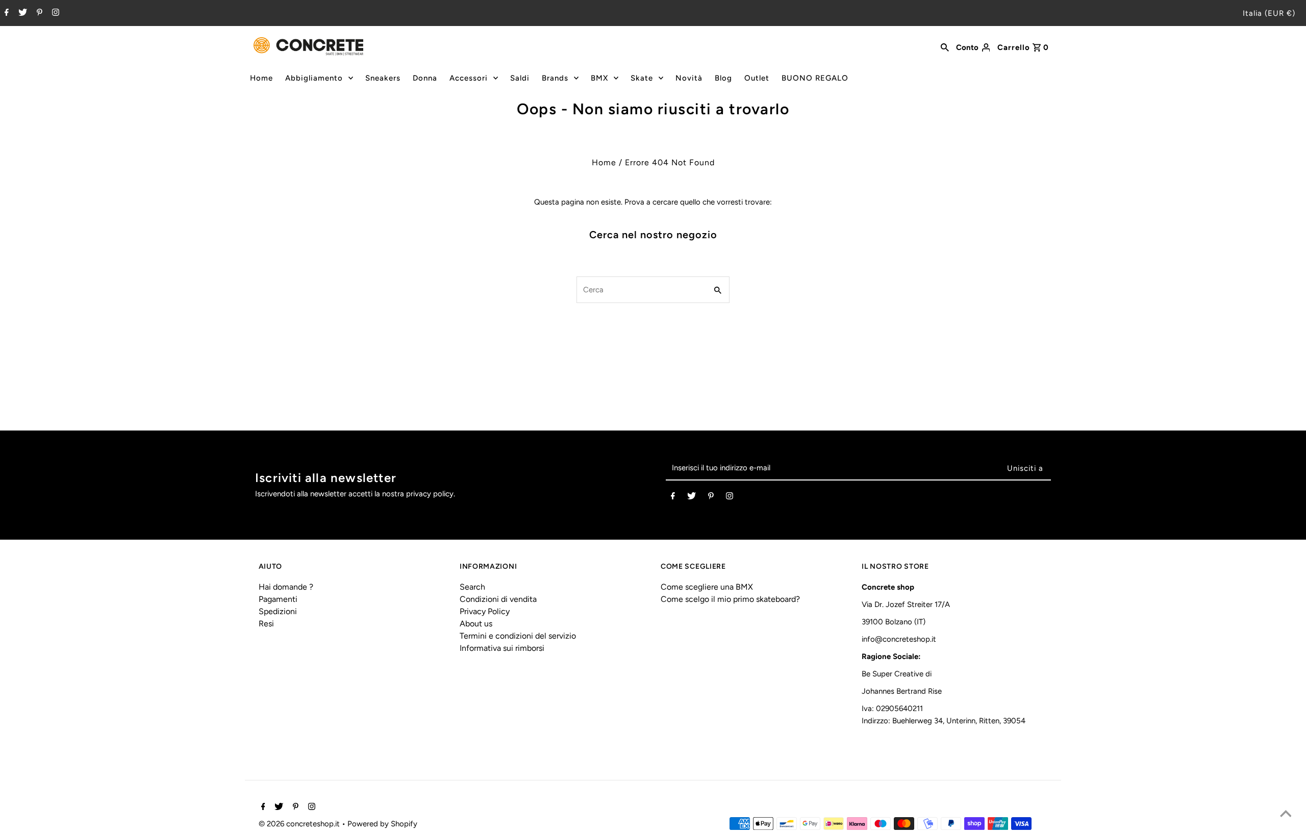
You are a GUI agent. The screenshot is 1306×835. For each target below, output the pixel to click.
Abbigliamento (314, 78)
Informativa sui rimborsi (502, 648)
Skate (642, 78)
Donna (425, 78)
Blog (723, 78)
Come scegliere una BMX (707, 587)
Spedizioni (278, 611)
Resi (266, 623)
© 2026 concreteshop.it (300, 823)
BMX (599, 78)
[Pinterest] (38, 13)
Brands (555, 78)
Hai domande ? (286, 587)
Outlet (756, 78)
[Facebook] (5, 13)
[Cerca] (944, 46)
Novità (688, 78)
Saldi (520, 78)
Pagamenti (278, 599)
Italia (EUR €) (1269, 13)
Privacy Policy (485, 611)
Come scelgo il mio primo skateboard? (730, 599)
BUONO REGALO (815, 78)
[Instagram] (54, 13)
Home (261, 78)
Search (472, 587)
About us (476, 623)
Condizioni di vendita (498, 599)
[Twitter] (21, 13)
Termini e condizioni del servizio (518, 636)
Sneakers (382, 78)
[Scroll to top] (1285, 814)
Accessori (468, 78)
